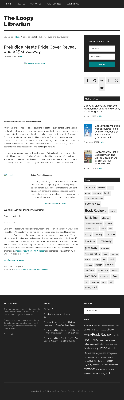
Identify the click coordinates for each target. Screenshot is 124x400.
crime (103, 228)
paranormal (103, 270)
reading (114, 270)
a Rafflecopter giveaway (14, 260)
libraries (95, 259)
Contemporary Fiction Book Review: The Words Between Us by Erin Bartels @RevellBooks (107, 157)
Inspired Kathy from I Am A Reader (30, 251)
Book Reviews (95, 210)
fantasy (98, 234)
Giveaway (33, 269)
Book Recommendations (94, 198)
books (112, 211)
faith (110, 228)
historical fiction (92, 254)
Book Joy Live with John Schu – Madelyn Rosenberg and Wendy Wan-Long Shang (102, 108)
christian (108, 223)
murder (99, 265)
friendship (90, 241)
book (106, 193)
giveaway (24, 269)
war (111, 282)
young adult (91, 287)
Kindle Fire (114, 254)
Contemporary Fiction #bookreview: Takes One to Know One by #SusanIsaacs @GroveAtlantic (107, 131)
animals (110, 188)
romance (44, 269)
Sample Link (8, 334)
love (38, 269)
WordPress (82, 391)
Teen (115, 276)
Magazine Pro (52, 391)
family (88, 234)
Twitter (63, 203)
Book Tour (92, 218)
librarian (87, 259)
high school (105, 248)
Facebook (54, 203)
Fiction (110, 234)
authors (87, 193)
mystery (109, 264)
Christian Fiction (91, 228)
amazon (17, 269)
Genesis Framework (68, 391)
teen (86, 282)
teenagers (95, 282)
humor (105, 254)
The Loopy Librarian (18, 21)
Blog (47, 203)
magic (112, 259)
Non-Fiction (89, 270)
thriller (104, 282)
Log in (90, 391)
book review (92, 203)
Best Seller (97, 193)
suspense (104, 276)
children (105, 218)
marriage (88, 265)
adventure (90, 187)
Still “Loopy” (48, 309)
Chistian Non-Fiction (93, 223)
